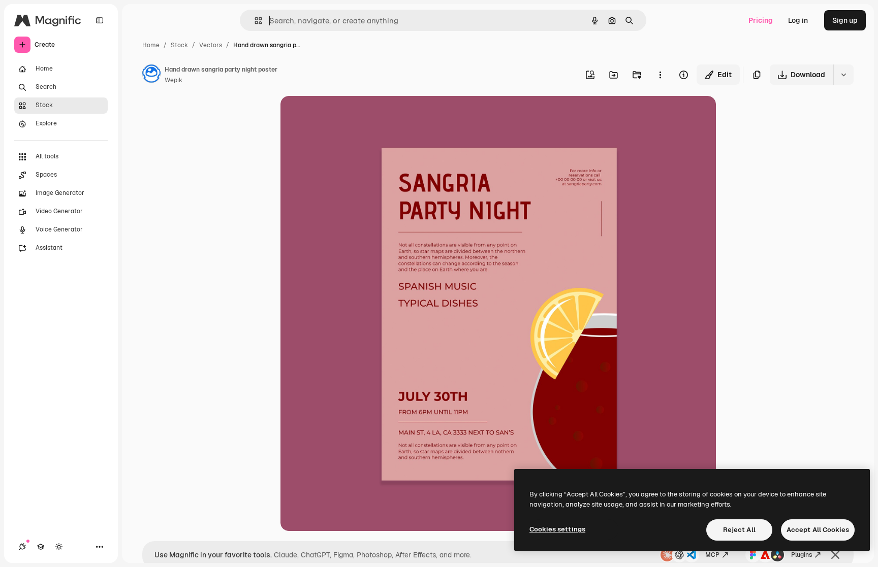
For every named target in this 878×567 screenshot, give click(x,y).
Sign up (845, 20)
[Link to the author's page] (151, 75)
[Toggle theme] (59, 547)
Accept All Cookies (818, 529)
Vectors (210, 45)
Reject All (739, 529)
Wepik (173, 80)
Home (151, 45)
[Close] (835, 555)
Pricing (760, 20)
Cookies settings (557, 529)
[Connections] (22, 547)
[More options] (660, 74)
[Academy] (41, 547)
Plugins (801, 555)
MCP (712, 555)
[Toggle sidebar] (99, 20)
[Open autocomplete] (254, 20)
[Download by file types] (843, 74)
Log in (798, 20)
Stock (179, 45)
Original (345, 115)
